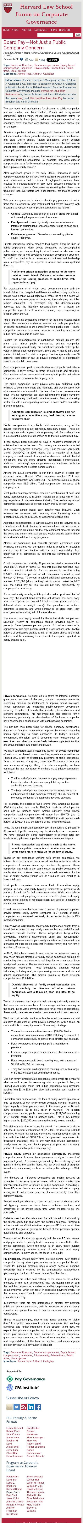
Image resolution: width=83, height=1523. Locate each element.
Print (30, 60)
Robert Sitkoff (34, 1443)
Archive (26, 30)
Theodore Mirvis (35, 1492)
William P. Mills (34, 1486)
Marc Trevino (34, 1504)
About (15, 30)
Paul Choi (11, 1495)
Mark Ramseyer (35, 1437)
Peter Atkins (12, 1476)
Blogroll (64, 30)
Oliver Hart (12, 1453)
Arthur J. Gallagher (43, 73)
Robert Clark (13, 1431)
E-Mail (41, 60)
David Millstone (35, 1489)
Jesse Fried (12, 1450)
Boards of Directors (21, 65)
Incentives (26, 68)
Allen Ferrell (12, 1446)
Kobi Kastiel (33, 1428)
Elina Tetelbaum (35, 1498)
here (20, 98)
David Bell (11, 1479)
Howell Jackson (14, 1456)
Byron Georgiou (35, 1476)
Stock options (18, 70)
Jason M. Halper (35, 1482)
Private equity (41, 68)
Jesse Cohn (12, 1498)
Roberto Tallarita (35, 1456)
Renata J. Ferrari (15, 1504)
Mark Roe (32, 1440)
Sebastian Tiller (35, 1501)
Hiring (53, 30)
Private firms (58, 68)
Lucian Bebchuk (14, 1428)
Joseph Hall (33, 1479)
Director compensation (46, 65)
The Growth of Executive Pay (46, 98)
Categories (40, 30)
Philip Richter (34, 1495)
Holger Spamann (36, 1446)
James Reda (24, 73)
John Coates (13, 1434)
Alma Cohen (12, 1437)
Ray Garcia (12, 1514)
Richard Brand (14, 1489)
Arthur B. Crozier (15, 1501)
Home (6, 30)
